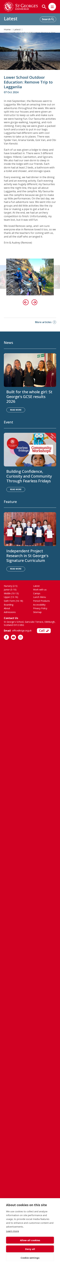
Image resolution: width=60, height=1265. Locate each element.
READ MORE (15, 409)
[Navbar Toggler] (52, 7)
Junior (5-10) (10, 589)
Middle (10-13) (11, 593)
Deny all (30, 1249)
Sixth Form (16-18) (13, 600)
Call (42, 631)
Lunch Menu (39, 597)
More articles (43, 322)
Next (34, 302)
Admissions (10, 612)
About (7, 608)
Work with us (40, 589)
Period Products (41, 600)
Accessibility (39, 604)
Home (7, 29)
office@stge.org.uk (22, 630)
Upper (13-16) (11, 597)
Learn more (12, 1231)
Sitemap (37, 612)
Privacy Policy (40, 608)
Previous (26, 302)
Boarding (8, 604)
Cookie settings (30, 1257)
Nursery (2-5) (10, 585)
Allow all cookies (30, 1240)
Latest (17, 29)
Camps (36, 593)
